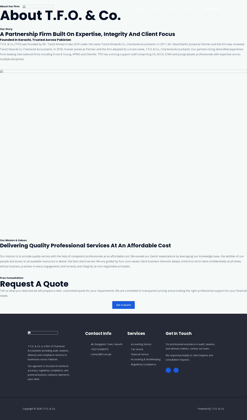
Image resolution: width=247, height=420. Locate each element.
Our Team (157, 8)
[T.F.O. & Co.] (38, 8)
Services (174, 8)
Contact (189, 8)
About (142, 8)
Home (128, 8)
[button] (212, 8)
